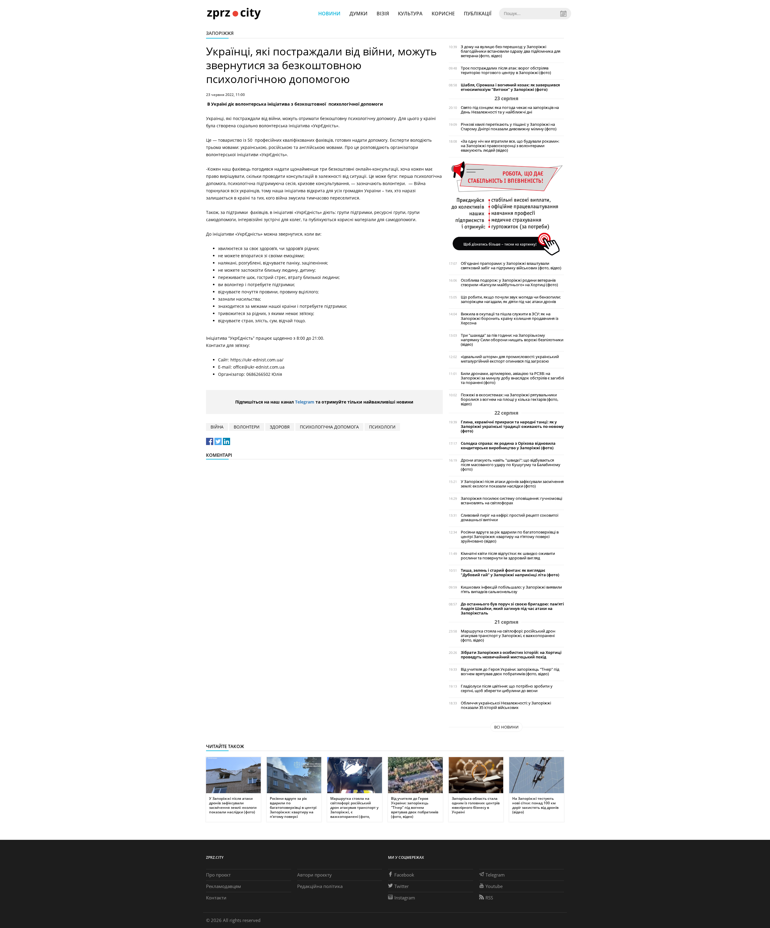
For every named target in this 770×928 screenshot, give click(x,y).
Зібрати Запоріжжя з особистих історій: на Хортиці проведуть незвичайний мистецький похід (511, 654)
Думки (359, 13)
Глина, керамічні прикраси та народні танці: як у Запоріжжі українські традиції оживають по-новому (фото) (512, 426)
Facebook (404, 875)
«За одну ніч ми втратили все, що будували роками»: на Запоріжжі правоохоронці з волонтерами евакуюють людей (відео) (510, 146)
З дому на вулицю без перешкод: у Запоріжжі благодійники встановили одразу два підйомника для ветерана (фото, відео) (510, 51)
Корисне (443, 13)
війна (217, 427)
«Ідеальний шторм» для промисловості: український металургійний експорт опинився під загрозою (510, 358)
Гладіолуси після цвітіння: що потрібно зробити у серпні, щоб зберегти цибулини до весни (507, 688)
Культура (410, 13)
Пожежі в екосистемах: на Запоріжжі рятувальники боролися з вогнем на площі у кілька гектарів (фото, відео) (509, 399)
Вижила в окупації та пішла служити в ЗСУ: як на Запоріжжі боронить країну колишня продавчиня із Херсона (509, 318)
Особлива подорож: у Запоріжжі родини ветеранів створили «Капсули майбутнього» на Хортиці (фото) (509, 282)
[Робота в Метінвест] (506, 208)
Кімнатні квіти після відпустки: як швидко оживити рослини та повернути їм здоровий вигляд (508, 555)
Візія (383, 13)
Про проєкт (218, 875)
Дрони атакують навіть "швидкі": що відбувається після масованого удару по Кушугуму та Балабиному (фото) (510, 465)
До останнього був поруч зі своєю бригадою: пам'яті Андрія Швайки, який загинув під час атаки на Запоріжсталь (512, 608)
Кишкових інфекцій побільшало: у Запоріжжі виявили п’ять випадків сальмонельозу (511, 589)
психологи (382, 427)
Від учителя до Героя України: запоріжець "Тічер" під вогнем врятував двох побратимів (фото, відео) (510, 671)
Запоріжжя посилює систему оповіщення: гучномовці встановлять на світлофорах (511, 500)
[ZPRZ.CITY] (233, 13)
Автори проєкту (314, 875)
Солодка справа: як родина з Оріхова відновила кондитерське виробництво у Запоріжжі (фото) (508, 445)
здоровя (280, 427)
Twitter (401, 886)
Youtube (494, 886)
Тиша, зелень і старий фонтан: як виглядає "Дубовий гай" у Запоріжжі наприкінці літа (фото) (510, 572)
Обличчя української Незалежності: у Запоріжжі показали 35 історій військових (506, 705)
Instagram (404, 898)
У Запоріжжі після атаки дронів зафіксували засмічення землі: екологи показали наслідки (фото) (512, 483)
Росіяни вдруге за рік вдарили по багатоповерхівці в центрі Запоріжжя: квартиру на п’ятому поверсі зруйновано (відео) (510, 536)
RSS (489, 898)
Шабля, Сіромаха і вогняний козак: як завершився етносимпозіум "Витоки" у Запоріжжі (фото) (510, 87)
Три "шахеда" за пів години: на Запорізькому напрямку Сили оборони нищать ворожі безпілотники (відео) (512, 340)
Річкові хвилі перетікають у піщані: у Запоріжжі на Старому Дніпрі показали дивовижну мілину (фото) (508, 126)
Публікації (477, 13)
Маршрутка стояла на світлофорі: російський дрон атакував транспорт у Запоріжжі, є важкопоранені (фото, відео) (508, 635)
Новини (329, 13)
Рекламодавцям (223, 886)
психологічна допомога (329, 427)
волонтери (247, 427)
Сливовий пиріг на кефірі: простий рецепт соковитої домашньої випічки (509, 517)
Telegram (304, 402)
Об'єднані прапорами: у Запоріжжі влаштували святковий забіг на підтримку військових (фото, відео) (511, 265)
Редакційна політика (320, 886)
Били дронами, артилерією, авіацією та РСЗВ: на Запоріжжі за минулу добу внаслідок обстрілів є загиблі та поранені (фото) (512, 378)
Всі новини (506, 727)
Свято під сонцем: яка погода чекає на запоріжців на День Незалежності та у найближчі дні (510, 109)
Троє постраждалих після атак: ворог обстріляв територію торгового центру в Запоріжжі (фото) (506, 70)
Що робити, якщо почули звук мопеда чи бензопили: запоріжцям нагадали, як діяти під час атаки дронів (511, 299)
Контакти (216, 898)
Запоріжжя (220, 33)
